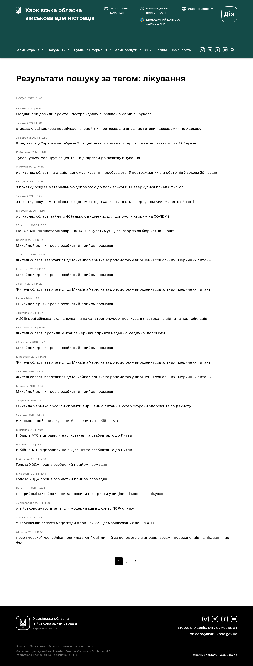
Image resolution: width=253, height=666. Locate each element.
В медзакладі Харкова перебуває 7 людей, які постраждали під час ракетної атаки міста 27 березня (107, 143)
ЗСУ (148, 50)
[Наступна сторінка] (134, 561)
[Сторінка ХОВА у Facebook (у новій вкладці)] (217, 49)
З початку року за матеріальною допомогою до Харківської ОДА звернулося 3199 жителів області (105, 202)
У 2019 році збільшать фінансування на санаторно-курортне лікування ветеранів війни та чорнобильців (111, 318)
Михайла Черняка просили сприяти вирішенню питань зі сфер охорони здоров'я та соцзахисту (103, 406)
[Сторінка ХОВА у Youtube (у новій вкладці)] (225, 49)
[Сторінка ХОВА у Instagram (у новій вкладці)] (202, 49)
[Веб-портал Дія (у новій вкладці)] (229, 13)
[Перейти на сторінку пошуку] (232, 49)
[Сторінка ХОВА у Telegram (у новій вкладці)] (210, 49)
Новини (161, 50)
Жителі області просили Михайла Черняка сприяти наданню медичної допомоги (90, 333)
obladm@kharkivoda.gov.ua (213, 634)
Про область (180, 50)
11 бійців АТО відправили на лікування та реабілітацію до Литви (74, 435)
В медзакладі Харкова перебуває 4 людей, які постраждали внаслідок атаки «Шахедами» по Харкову (108, 128)
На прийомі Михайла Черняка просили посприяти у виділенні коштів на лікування (92, 494)
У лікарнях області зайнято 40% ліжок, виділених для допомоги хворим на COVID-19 (93, 216)
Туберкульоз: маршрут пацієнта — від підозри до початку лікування (78, 158)
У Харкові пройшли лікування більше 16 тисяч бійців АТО (68, 421)
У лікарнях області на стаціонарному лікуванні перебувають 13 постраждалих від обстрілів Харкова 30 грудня (117, 172)
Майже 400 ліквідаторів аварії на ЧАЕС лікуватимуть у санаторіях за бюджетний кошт (95, 231)
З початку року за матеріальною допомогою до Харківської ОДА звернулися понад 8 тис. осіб (101, 187)
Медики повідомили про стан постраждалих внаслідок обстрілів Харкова (83, 114)
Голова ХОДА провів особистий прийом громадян (61, 464)
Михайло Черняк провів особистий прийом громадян (65, 245)
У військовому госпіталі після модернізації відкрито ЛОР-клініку (75, 508)
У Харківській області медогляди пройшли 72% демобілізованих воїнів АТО (85, 523)
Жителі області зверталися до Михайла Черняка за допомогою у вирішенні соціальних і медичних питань (113, 260)
